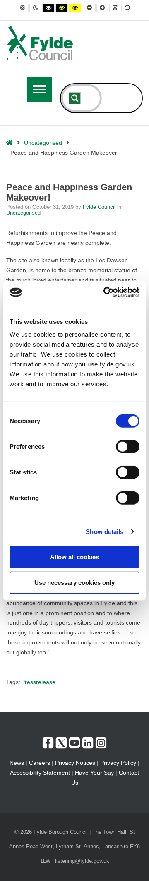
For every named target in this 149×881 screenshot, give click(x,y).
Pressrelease (38, 682)
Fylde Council (100, 207)
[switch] (127, 446)
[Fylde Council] (39, 44)
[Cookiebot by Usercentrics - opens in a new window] (105, 292)
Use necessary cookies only (74, 582)
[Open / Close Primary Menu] (39, 89)
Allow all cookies (74, 556)
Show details (104, 531)
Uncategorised (43, 142)
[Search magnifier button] (75, 98)
